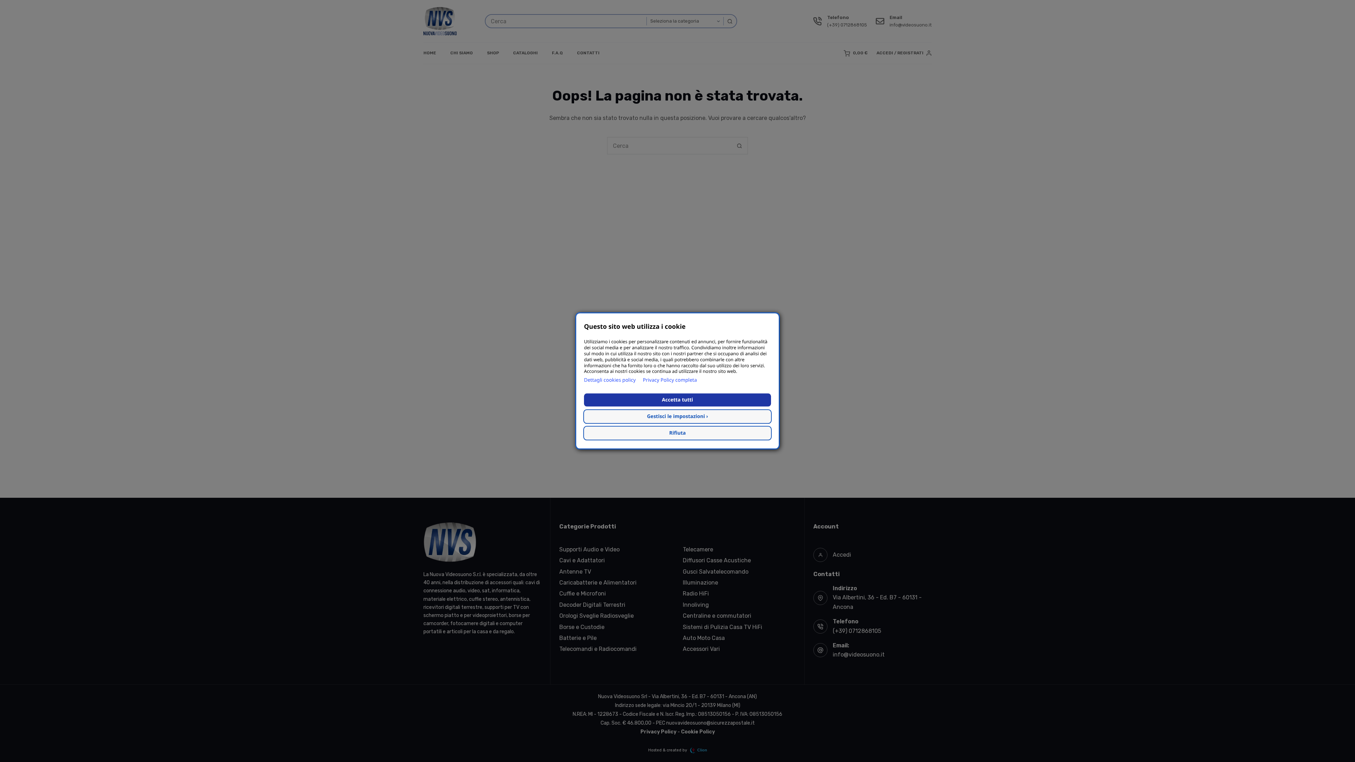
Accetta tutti (677, 400)
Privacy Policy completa (670, 380)
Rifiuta (677, 433)
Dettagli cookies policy (610, 380)
